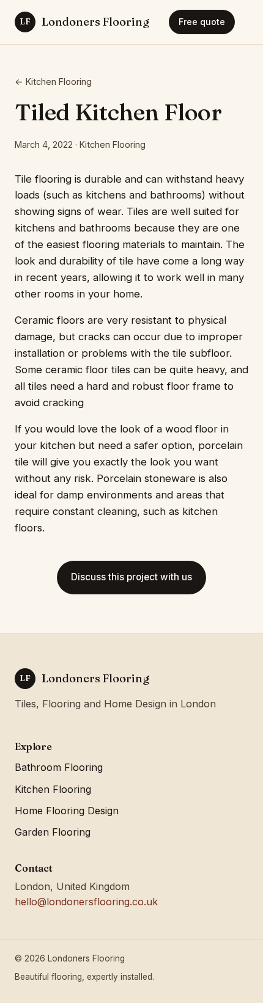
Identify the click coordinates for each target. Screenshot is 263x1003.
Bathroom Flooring (59, 767)
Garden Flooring (53, 832)
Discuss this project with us (131, 577)
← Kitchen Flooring (53, 81)
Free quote (202, 21)
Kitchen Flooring (53, 789)
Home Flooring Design (67, 810)
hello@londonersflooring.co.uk (86, 901)
